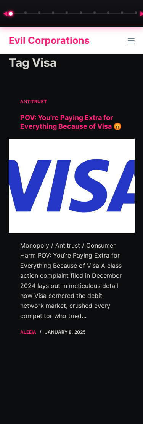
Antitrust (33, 101)
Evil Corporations (49, 40)
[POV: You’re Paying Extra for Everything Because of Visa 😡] (72, 186)
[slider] (74, 13)
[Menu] (131, 40)
